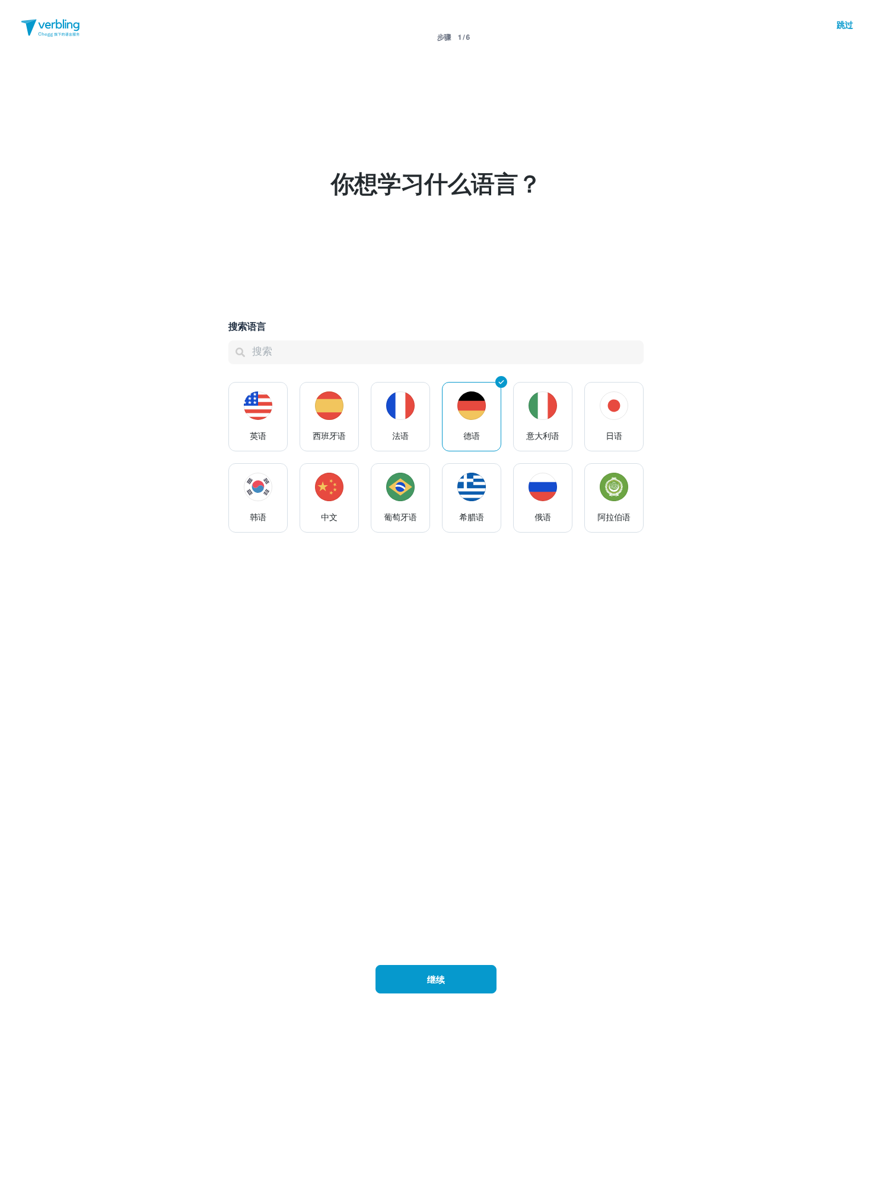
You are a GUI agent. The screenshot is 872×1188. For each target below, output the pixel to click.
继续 (436, 979)
